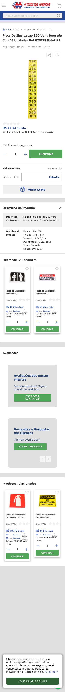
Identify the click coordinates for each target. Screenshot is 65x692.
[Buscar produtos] (59, 15)
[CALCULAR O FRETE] (54, 177)
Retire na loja (36, 189)
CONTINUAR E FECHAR (32, 681)
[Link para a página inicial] (7, 29)
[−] (7, 153)
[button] (49, 55)
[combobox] (32, 15)
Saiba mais (51, 671)
